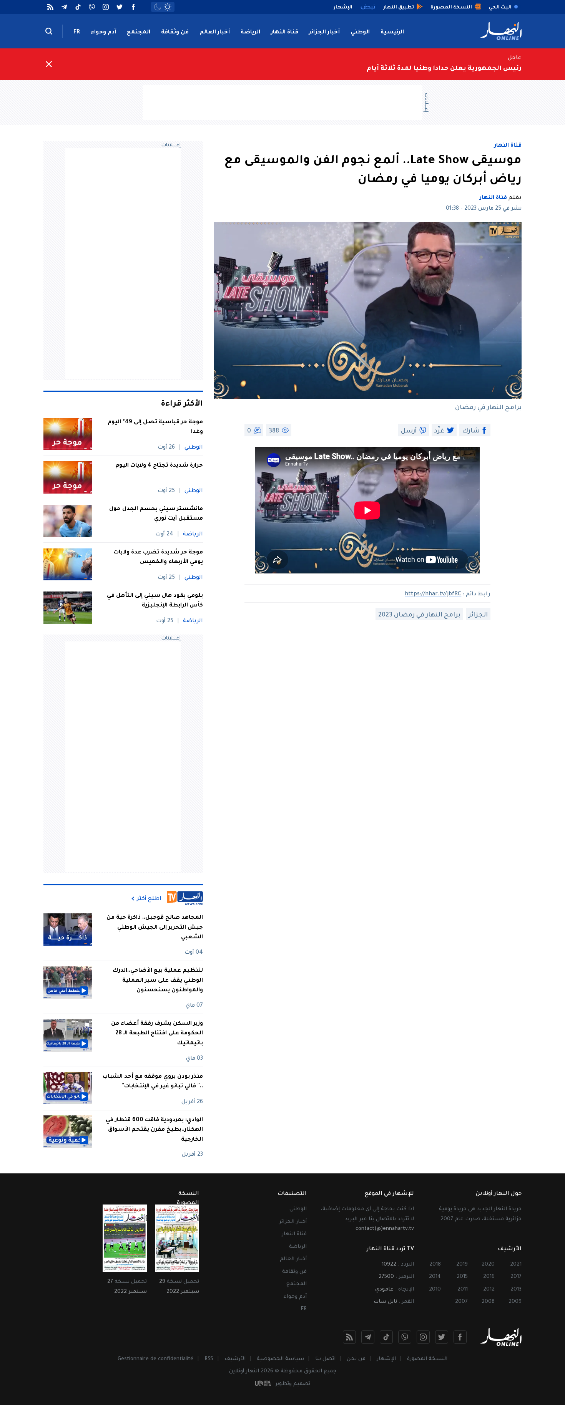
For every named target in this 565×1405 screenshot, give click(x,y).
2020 (488, 1264)
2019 (462, 1264)
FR (76, 33)
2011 (462, 1289)
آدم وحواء (103, 33)
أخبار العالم (214, 33)
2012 (489, 1289)
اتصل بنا (325, 1359)
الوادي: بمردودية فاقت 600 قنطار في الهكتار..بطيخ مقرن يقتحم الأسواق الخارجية (154, 1130)
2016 (489, 1277)
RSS (208, 1359)
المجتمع (138, 33)
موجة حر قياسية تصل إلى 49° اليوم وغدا (155, 427)
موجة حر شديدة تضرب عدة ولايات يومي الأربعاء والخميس (158, 558)
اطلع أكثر (149, 898)
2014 (435, 1277)
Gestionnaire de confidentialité (155, 1359)
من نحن (356, 1359)
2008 (488, 1302)
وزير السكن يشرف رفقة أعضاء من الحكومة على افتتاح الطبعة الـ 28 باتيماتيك (157, 1034)
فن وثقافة (175, 33)
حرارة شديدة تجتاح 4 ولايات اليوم (159, 466)
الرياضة (250, 33)
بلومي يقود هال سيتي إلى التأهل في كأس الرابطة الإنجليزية (155, 601)
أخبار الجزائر (324, 33)
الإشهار (386, 1359)
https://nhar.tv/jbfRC (433, 594)
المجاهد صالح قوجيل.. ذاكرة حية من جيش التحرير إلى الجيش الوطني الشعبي (154, 928)
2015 (462, 1277)
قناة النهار (284, 33)
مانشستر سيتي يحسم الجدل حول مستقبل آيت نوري (156, 514)
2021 (516, 1264)
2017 (516, 1277)
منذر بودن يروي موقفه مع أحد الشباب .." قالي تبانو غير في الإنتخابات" (153, 1082)
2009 (515, 1302)
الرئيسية (392, 33)
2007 (461, 1302)
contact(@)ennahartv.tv (385, 1229)
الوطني (360, 33)
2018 (435, 1264)
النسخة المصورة (427, 1359)
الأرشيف (235, 1359)
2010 (435, 1289)
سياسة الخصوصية (280, 1359)
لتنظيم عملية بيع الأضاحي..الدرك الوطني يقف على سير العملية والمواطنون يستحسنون (158, 981)
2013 (516, 1289)
